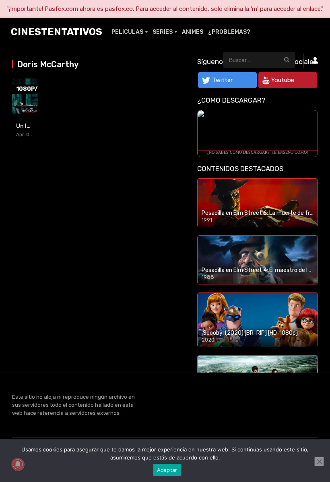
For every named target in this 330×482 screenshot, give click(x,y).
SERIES (163, 32)
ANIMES (192, 32)
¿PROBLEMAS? (229, 32)
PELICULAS (127, 32)
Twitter (222, 80)
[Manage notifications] (17, 464)
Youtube (282, 80)
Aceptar (167, 470)
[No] (319, 461)
